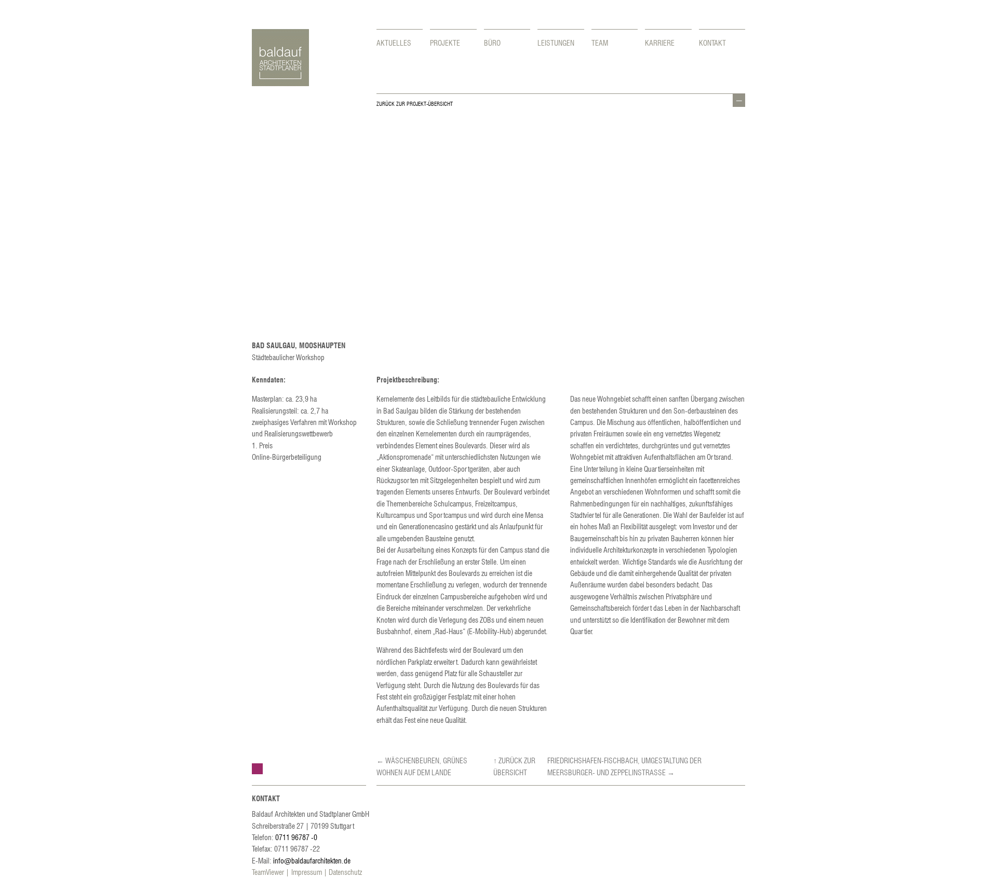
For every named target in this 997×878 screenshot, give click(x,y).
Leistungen (555, 42)
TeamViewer (268, 871)
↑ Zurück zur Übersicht (514, 766)
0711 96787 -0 (296, 837)
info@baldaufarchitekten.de (312, 860)
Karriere (660, 42)
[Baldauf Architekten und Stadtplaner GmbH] (280, 83)
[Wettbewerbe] (257, 768)
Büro (492, 42)
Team (599, 42)
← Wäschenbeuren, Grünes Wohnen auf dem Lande (421, 766)
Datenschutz (345, 871)
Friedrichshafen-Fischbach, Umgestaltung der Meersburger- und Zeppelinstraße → (624, 766)
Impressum (306, 871)
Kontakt (712, 42)
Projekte (445, 42)
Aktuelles (393, 42)
